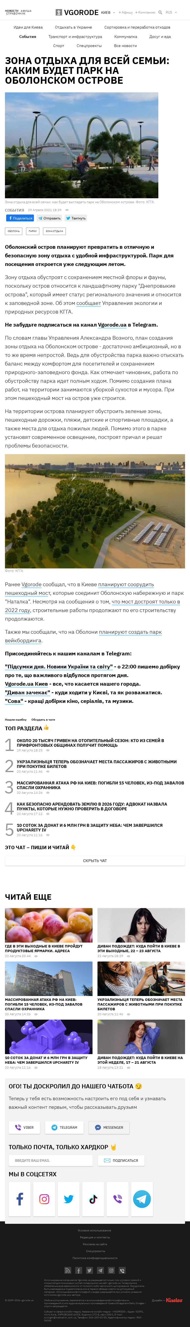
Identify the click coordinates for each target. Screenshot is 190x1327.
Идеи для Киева (28, 27)
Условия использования (94, 1230)
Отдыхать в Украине (73, 27)
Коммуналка (125, 36)
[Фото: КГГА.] (95, 511)
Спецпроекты (89, 45)
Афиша (26, 11)
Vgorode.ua (112, 324)
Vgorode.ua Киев (26, 683)
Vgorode (32, 584)
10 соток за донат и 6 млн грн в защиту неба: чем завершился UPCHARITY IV (90, 828)
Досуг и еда (160, 36)
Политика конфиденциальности (95, 1258)
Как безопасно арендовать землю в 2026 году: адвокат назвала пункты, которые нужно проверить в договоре (92, 806)
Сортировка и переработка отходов (137, 27)
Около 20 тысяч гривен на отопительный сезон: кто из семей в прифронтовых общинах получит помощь (90, 743)
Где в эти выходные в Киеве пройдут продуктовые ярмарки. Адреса (44, 948)
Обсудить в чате (43, 719)
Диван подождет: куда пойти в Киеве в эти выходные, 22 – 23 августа (138, 948)
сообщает (88, 302)
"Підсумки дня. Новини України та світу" (59, 666)
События (27, 36)
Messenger (113, 1127)
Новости (11, 11)
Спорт (58, 45)
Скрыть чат (95, 860)
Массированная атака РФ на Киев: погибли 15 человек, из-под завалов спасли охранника (100, 785)
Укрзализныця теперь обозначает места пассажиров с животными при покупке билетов (97, 764)
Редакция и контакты (95, 1237)
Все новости (125, 45)
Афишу (127, 12)
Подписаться (125, 1160)
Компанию (146, 12)
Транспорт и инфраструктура (75, 36)
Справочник (15, 13)
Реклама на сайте (95, 1244)
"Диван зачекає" (27, 692)
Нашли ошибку (15, 719)
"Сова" (14, 700)
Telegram (68, 1127)
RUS (169, 12)
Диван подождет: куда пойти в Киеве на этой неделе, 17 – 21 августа (140, 1060)
